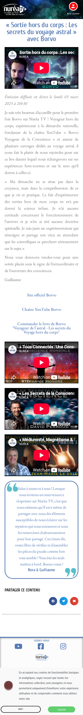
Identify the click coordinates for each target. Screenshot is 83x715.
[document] (41, 357)
